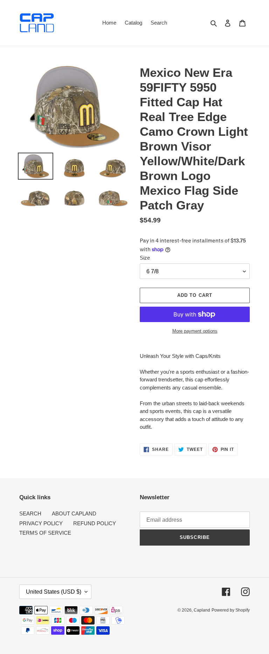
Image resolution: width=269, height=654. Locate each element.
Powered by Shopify (231, 610)
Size (145, 258)
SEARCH (30, 513)
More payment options (195, 331)
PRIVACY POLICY (41, 523)
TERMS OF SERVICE (45, 533)
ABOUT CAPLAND (74, 513)
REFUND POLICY (94, 523)
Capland (202, 610)
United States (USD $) (53, 592)
